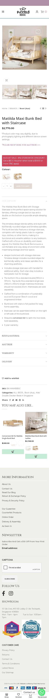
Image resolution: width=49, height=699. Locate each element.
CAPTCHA (7, 560)
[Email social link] (16, 400)
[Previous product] (40, 108)
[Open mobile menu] (3, 11)
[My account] (37, 11)
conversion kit (18, 318)
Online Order (8, 517)
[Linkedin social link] (23, 400)
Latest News (8, 668)
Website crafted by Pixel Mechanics (32, 684)
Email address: (10, 548)
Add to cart (22, 186)
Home (5, 108)
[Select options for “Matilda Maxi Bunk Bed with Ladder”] (36, 456)
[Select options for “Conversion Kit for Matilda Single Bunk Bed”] (13, 451)
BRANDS (14, 108)
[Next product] (45, 108)
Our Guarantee (8, 509)
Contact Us (7, 489)
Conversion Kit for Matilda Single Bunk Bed (12, 437)
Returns (5, 655)
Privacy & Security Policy (13, 500)
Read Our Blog (9, 492)
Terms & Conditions (11, 663)
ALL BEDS (18, 393)
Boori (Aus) (25, 108)
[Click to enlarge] (6, 80)
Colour (6, 169)
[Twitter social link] (13, 400)
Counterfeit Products (11, 512)
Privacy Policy (8, 650)
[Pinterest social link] (20, 400)
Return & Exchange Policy (14, 496)
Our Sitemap (8, 672)
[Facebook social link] (10, 400)
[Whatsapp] (41, 692)
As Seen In (7, 526)
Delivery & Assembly (11, 521)
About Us (6, 484)
